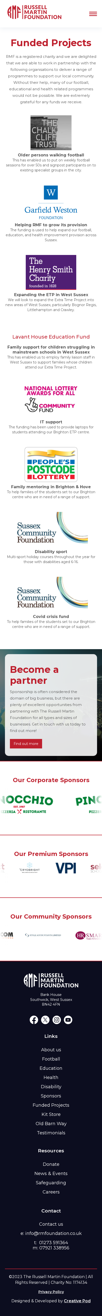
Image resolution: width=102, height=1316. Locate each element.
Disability (51, 1086)
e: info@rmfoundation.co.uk (51, 1233)
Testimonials (51, 1133)
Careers (51, 1192)
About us (51, 1050)
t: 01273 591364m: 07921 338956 (51, 1245)
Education (51, 1068)
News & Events (51, 1173)
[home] (33, 13)
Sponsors (51, 1096)
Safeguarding (51, 1183)
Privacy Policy (51, 1292)
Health (51, 1077)
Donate (51, 1164)
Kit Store (51, 1114)
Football (51, 1059)
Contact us (51, 1224)
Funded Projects (51, 1105)
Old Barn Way (51, 1123)
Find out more (26, 743)
